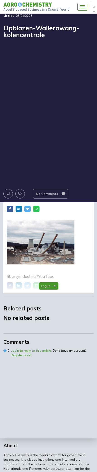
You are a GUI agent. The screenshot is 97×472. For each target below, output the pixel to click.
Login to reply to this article (31, 351)
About (10, 445)
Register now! (21, 355)
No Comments (47, 194)
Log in (46, 286)
